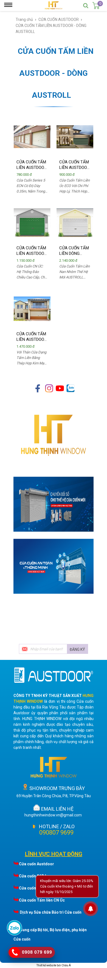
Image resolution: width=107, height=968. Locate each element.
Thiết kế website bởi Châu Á (53, 965)
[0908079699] (14, 935)
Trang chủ (24, 19)
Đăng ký (77, 649)
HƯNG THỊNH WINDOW (41, 718)
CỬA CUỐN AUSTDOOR (58, 19)
